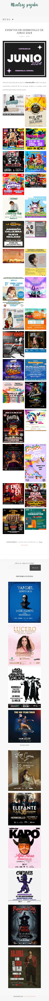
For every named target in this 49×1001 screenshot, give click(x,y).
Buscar (35, 568)
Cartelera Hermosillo (28, 542)
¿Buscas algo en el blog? (24, 563)
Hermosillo (24, 545)
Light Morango (29, 996)
